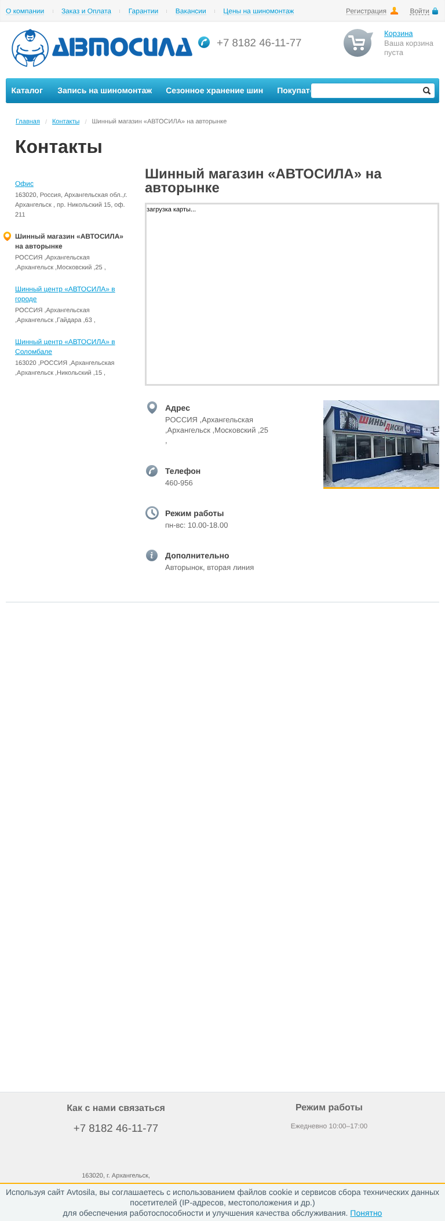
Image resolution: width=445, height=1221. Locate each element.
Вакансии (191, 11)
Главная (28, 121)
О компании (25, 11)
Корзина (398, 33)
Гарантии (143, 11)
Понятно (366, 1213)
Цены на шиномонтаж (258, 11)
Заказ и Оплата (86, 11)
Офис (24, 184)
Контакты (66, 121)
